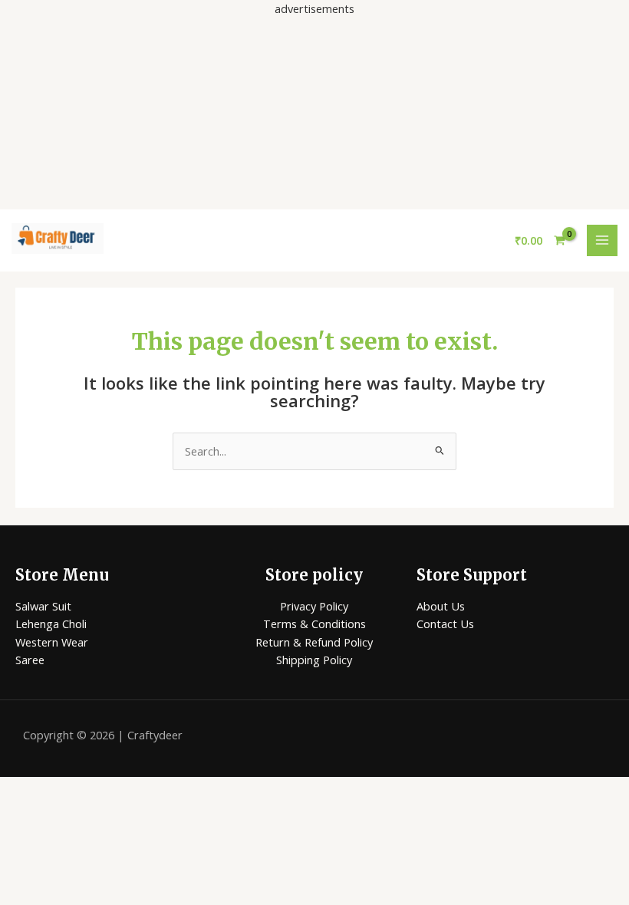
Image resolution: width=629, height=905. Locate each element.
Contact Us (445, 623)
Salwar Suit (43, 606)
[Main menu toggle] (602, 240)
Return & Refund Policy (314, 642)
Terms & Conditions (314, 623)
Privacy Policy (314, 606)
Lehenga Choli (51, 623)
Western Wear (51, 642)
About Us (441, 606)
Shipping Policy (314, 659)
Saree (29, 659)
